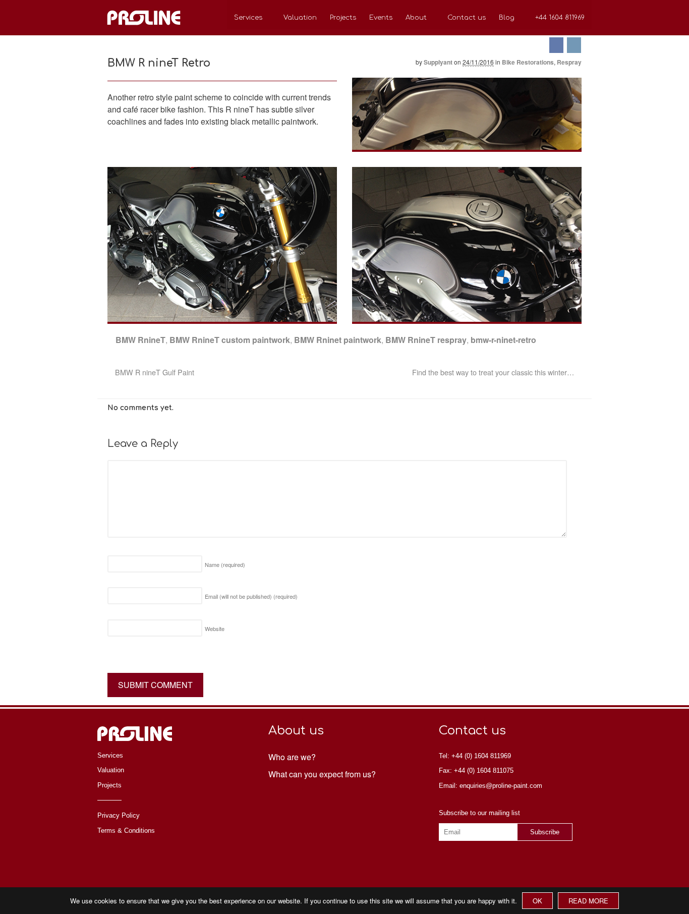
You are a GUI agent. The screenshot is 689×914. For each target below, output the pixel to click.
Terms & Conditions (126, 830)
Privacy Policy (118, 815)
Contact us (466, 17)
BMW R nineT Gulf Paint (153, 372)
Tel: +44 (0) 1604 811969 (475, 756)
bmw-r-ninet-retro (503, 340)
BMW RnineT (140, 340)
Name (225, 564)
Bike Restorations (528, 62)
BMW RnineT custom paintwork (229, 340)
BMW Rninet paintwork (337, 340)
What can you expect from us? (322, 774)
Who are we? (292, 757)
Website (214, 628)
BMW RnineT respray (426, 340)
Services (248, 17)
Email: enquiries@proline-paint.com (490, 785)
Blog (506, 17)
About (416, 17)
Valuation (300, 17)
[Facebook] (557, 45)
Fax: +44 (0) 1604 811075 (476, 770)
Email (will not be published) (251, 596)
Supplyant (438, 62)
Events (380, 17)
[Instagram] (575, 45)
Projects (343, 17)
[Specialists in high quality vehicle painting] (143, 29)
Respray (569, 62)
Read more (588, 900)
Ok (537, 900)
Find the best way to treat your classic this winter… (494, 372)
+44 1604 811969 (560, 17)
